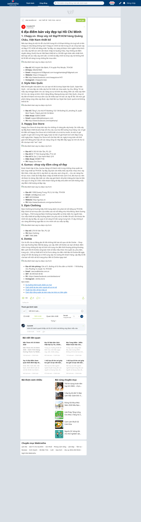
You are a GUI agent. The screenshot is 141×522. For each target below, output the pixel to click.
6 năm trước (30, 331)
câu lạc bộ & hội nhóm (72, 450)
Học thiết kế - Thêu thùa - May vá (50, 20)
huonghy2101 (31, 26)
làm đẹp (71, 447)
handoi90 (30, 326)
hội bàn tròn (43, 450)
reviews (24, 450)
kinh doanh (33, 450)
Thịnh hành (30, 3)
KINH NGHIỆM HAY (31, 20)
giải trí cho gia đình (36, 447)
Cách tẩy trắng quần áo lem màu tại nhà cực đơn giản (46, 292)
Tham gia (80, 20)
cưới (52, 450)
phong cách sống (60, 447)
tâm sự (78, 447)
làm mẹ (24, 447)
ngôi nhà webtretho (29, 453)
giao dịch (59, 450)
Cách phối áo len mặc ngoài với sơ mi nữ (41, 287)
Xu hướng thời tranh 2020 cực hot (38, 285)
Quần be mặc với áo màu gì (36, 290)
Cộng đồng (43, 3)
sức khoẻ (49, 447)
